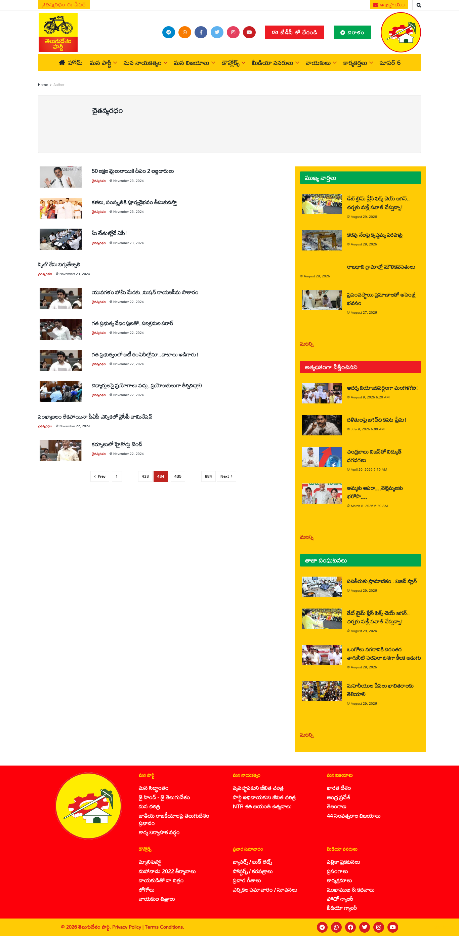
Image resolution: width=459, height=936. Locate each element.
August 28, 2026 (317, 276)
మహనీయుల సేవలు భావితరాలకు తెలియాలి (380, 689)
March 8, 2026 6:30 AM (369, 505)
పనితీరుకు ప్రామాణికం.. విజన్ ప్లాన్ (382, 580)
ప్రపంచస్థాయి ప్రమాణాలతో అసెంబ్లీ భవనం (381, 298)
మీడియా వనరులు (272, 62)
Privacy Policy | (128, 927)
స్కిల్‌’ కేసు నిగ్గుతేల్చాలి (59, 264)
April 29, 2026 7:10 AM (369, 469)
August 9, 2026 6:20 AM (370, 397)
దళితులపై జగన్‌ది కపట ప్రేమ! (376, 419)
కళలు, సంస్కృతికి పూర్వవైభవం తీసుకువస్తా (134, 201)
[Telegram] (322, 927)
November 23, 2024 (128, 180)
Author (59, 84)
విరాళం (355, 32)
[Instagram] (378, 927)
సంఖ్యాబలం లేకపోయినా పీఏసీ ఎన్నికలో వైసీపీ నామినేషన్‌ (95, 416)
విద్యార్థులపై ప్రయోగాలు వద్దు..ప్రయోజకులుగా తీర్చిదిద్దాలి (147, 385)
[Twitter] (364, 927)
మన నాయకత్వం (143, 62)
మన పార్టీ (100, 62)
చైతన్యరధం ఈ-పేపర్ (63, 4)
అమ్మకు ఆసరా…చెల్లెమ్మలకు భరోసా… (375, 492)
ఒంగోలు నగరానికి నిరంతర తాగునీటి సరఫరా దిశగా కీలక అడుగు (384, 653)
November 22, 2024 (128, 301)
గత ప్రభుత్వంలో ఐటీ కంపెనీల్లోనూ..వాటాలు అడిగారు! (145, 354)
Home (43, 84)
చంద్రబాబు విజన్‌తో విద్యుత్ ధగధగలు (374, 455)
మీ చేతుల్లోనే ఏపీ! (109, 232)
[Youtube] (392, 927)
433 (145, 476)
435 (177, 476)
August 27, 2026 (364, 312)
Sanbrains (445, 927)
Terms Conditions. (164, 927)
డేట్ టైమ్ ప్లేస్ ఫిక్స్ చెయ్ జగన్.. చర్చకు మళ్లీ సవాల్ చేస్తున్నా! (378, 202)
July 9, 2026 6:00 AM (367, 429)
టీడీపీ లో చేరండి (298, 32)
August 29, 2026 (364, 216)
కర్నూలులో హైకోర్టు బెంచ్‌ (117, 444)
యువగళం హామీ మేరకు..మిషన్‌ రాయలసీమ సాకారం (145, 292)
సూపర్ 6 (390, 62)
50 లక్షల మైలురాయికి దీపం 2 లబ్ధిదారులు (133, 170)
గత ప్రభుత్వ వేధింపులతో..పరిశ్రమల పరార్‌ (133, 322)
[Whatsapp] (336, 927)
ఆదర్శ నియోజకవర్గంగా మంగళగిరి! (382, 387)
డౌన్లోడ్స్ (231, 62)
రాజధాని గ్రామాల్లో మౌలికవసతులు (381, 266)
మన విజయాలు (191, 62)
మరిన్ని (307, 343)
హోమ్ (75, 62)
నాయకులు (318, 62)
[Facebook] (350, 927)
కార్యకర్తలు (355, 62)
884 (208, 476)
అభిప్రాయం (392, 4)
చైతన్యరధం (99, 180)
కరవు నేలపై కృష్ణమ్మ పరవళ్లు (374, 234)
